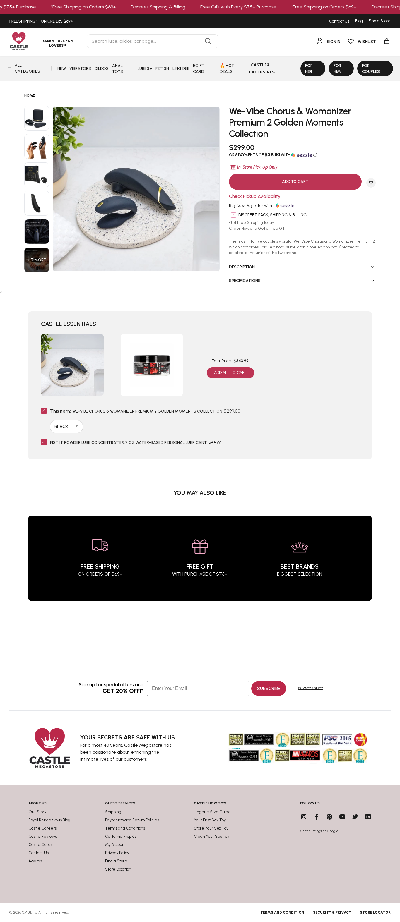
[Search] (207, 41)
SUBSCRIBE (268, 688)
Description (242, 267)
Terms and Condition (282, 912)
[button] (302, 155)
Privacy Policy (310, 688)
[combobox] (152, 41)
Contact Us (339, 21)
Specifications (245, 280)
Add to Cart (295, 181)
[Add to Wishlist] (371, 183)
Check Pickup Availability (255, 196)
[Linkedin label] (368, 816)
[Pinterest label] (329, 816)
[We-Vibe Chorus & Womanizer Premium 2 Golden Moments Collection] (37, 118)
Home (29, 95)
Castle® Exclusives (262, 69)
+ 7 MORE (37, 259)
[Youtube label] (342, 816)
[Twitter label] (355, 816)
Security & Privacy (332, 912)
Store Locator (375, 912)
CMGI (26, 912)
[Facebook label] (316, 816)
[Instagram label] (303, 816)
